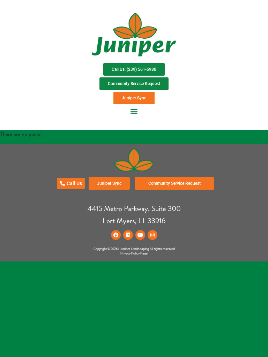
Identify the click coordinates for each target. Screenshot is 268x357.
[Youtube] (140, 235)
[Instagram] (152, 235)
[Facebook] (116, 235)
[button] (134, 110)
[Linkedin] (128, 235)
